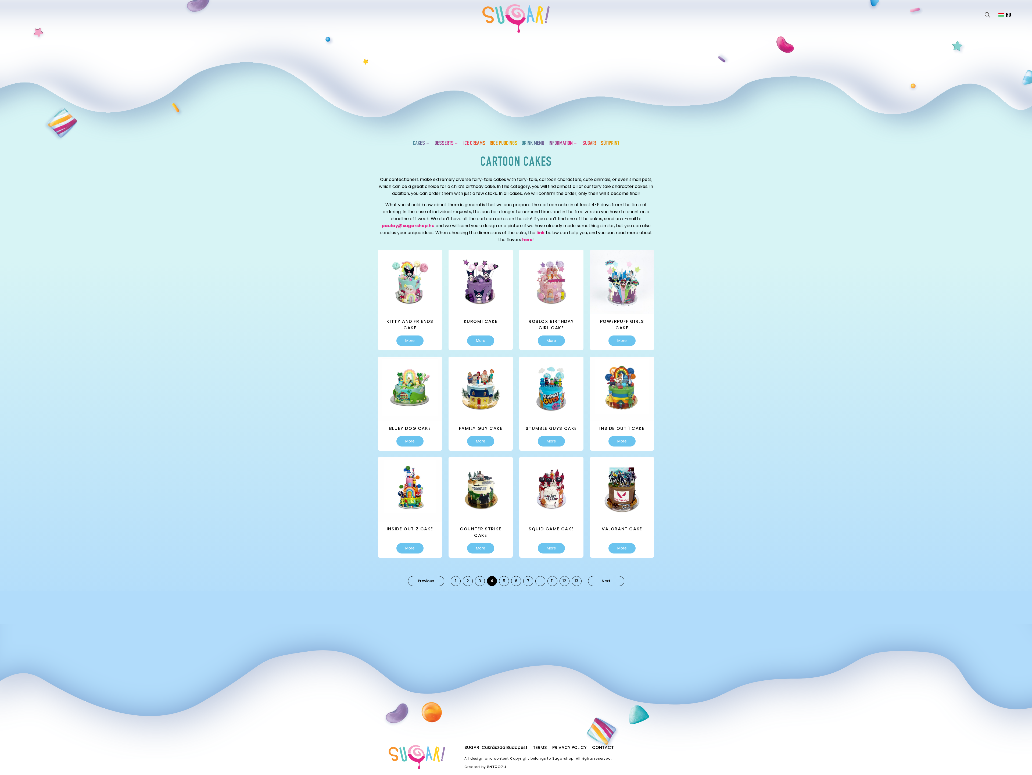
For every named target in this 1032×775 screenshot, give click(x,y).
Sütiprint (610, 144)
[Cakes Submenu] (428, 143)
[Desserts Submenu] (457, 143)
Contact (603, 747)
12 (564, 581)
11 (552, 581)
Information (561, 144)
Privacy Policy (569, 747)
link (540, 233)
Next (606, 581)
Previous (426, 581)
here (527, 240)
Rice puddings (503, 144)
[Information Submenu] (576, 143)
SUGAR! (589, 144)
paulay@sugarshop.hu (408, 226)
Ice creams (474, 144)
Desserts (444, 144)
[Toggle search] (987, 14)
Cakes (419, 144)
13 (576, 581)
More (410, 340)
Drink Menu (533, 144)
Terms (540, 747)
